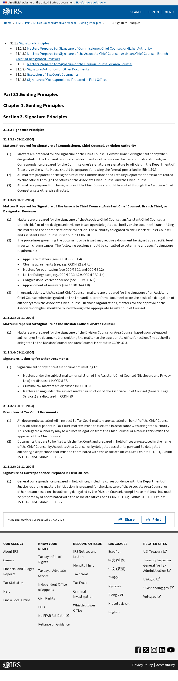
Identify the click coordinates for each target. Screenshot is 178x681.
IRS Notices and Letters (84, 554)
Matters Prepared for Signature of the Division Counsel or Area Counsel (79, 64)
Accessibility (165, 665)
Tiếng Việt (116, 595)
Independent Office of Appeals (52, 587)
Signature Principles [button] (34, 43)
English (114, 612)
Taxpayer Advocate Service (52, 573)
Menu (169, 12)
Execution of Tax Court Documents (53, 74)
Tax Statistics (13, 582)
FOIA (41, 607)
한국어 (113, 577)
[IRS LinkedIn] (162, 649)
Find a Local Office (16, 600)
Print (156, 519)
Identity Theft (83, 565)
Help (6, 591)
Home (8, 23)
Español (114, 551)
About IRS (10, 551)
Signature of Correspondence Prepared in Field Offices (67, 79)
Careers (9, 560)
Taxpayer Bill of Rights (49, 559)
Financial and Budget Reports (18, 571)
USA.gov (149, 579)
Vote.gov (149, 596)
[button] (153, 12)
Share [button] (130, 519)
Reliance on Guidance (54, 624)
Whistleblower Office (84, 608)
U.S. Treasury (152, 551)
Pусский (114, 586)
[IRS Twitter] (146, 649)
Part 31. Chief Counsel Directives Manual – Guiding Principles (63, 23)
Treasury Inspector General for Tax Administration (157, 565)
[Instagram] (154, 649)
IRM (18, 23)
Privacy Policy (142, 665)
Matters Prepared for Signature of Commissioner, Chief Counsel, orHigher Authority (89, 48)
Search (136, 12)
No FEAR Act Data (51, 615)
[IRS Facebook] (138, 649)
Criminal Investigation (83, 594)
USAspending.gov (156, 588)
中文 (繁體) (116, 569)
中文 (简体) (116, 560)
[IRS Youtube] (171, 649)
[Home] (12, 11)
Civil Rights (46, 598)
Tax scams (80, 574)
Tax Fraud (80, 582)
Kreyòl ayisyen (119, 603)
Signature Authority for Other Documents (58, 69)
